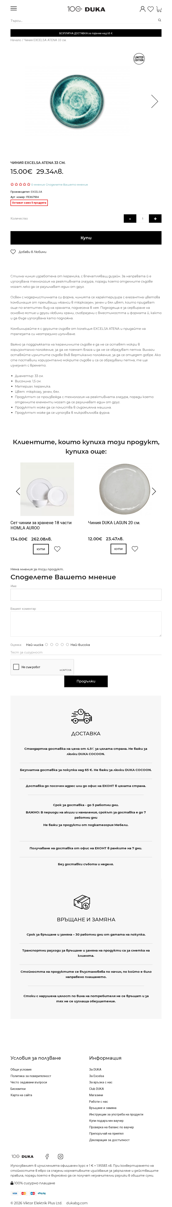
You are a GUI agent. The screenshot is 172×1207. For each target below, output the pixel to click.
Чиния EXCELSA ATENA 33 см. (45, 40)
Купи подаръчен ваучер (106, 1121)
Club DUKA (96, 1089)
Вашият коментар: (23, 609)
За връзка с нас (100, 1082)
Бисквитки (18, 1089)
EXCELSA (36, 191)
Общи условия (20, 1069)
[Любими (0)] (150, 9)
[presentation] (16, 491)
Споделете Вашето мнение (67, 184)
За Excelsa (96, 1076)
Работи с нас (98, 1102)
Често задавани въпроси (28, 1082)
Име (13, 586)
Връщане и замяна (102, 1108)
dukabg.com (77, 1203)
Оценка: (16, 645)
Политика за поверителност (30, 1076)
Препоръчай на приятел (106, 1133)
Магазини (96, 1095)
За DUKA (95, 1069)
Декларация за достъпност (109, 1140)
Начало (15, 40)
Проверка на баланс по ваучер (111, 1127)
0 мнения (38, 184)
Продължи (86, 681)
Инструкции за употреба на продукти (116, 1114)
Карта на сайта (21, 1095)
